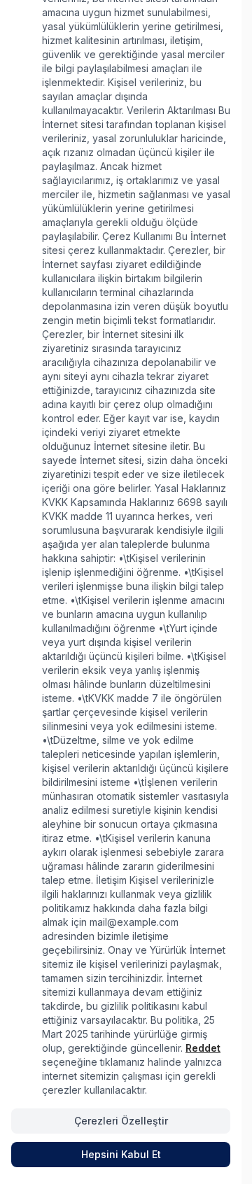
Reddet (203, 1048)
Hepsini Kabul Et (121, 1154)
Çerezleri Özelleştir (121, 1121)
